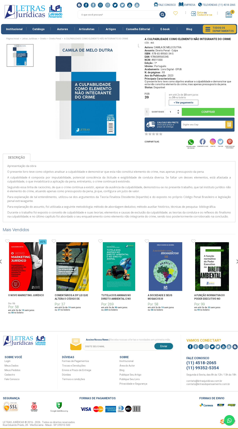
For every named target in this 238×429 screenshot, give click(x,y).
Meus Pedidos (12, 370)
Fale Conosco (167, 4)
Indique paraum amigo (190, 147)
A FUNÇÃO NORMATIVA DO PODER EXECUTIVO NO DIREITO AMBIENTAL (209, 299)
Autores (62, 29)
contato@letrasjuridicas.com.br (204, 381)
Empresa (189, 4)
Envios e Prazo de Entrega (76, 370)
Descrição (16, 157)
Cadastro (10, 374)
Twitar (220, 146)
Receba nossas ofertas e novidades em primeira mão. (128, 339)
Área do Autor (127, 365)
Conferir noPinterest (230, 147)
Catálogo (38, 29)
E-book (165, 29)
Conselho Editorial (138, 29)
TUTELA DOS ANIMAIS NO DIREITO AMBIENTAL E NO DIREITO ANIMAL (116, 299)
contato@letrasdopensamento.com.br (208, 384)
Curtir (212, 146)
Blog (189, 29)
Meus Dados (11, 365)
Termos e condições (73, 379)
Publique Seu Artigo (130, 374)
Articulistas (86, 29)
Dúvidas (66, 374)
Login (7, 361)
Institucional (14, 29)
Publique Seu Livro (130, 379)
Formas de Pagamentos (75, 361)
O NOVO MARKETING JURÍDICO (26, 295)
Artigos (111, 29)
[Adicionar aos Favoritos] (7, 241)
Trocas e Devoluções (74, 365)
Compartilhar (202, 146)
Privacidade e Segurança (133, 383)
